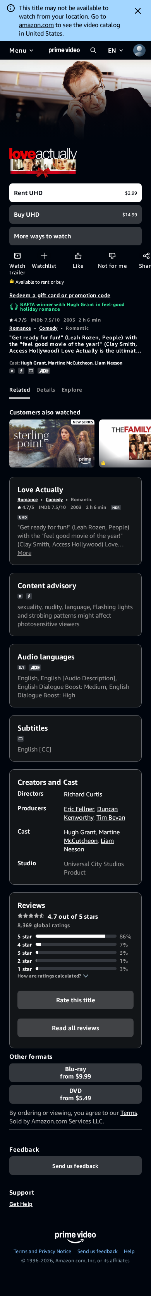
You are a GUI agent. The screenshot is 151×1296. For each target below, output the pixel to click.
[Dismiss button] (138, 10)
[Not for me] (112, 255)
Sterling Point (51, 443)
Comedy (48, 328)
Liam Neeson (108, 363)
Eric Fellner (79, 809)
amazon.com (36, 25)
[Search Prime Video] (93, 50)
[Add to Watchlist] (44, 255)
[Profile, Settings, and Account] (139, 50)
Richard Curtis (83, 794)
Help (129, 1251)
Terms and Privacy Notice (42, 1251)
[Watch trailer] (17, 255)
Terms (128, 1112)
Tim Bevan (110, 817)
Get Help (21, 1203)
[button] (53, 976)
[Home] (64, 50)
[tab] (19, 389)
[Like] (78, 255)
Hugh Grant (33, 363)
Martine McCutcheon (70, 363)
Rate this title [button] (75, 999)
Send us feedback (97, 1251)
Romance (20, 328)
